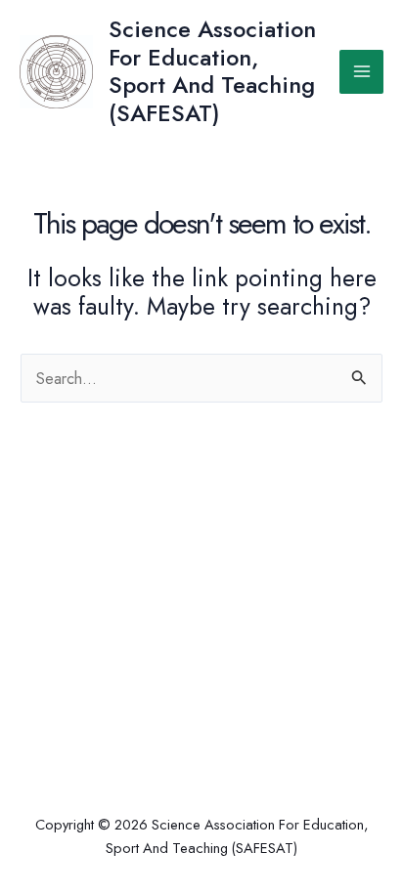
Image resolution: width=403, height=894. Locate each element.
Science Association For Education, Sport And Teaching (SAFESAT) (212, 71)
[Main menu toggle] (361, 72)
